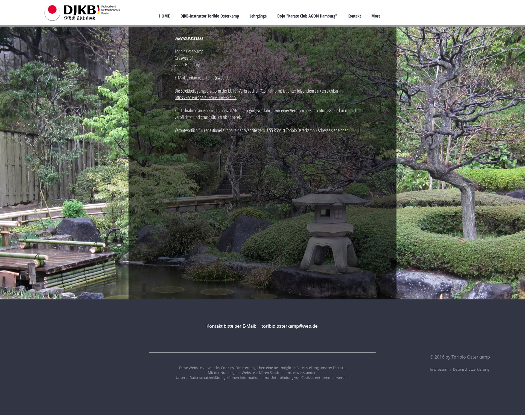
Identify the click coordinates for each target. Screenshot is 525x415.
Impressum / (441, 369)
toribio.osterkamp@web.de (208, 77)
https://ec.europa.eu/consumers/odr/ (206, 97)
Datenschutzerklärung (207, 377)
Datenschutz (463, 369)
